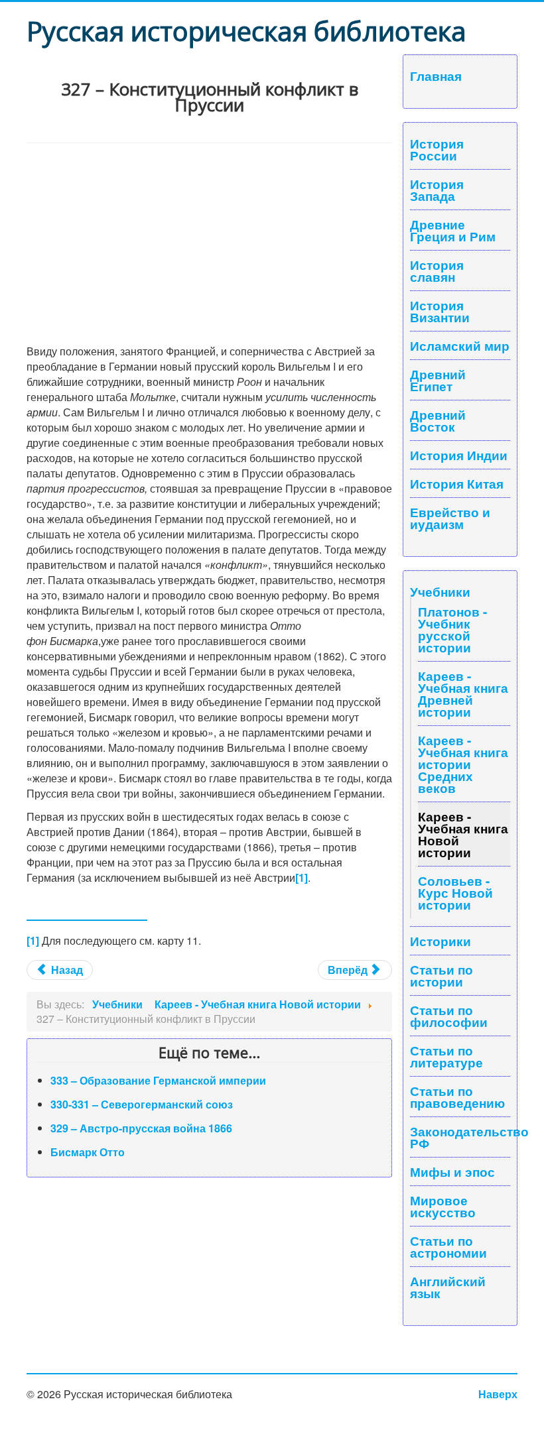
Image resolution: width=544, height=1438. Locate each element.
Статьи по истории (441, 975)
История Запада (437, 190)
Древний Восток (438, 420)
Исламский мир (460, 345)
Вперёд (349, 969)
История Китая (457, 483)
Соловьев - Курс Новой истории (455, 892)
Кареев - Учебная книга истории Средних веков (463, 764)
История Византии (440, 311)
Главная (436, 76)
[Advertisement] (209, 242)
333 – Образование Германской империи (158, 1080)
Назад (65, 969)
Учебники (440, 591)
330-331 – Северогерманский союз (141, 1104)
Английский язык (448, 1287)
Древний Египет (438, 380)
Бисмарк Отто (87, 1152)
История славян (437, 270)
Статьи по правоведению (457, 1096)
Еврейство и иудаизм (450, 518)
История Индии (459, 455)
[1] (301, 877)
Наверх (497, 1394)
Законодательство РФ (460, 1137)
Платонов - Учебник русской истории (452, 629)
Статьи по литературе (446, 1056)
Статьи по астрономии (448, 1246)
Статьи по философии (449, 1016)
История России (437, 149)
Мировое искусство (443, 1206)
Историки (440, 941)
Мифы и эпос (452, 1171)
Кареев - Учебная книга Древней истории (463, 693)
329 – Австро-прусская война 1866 (141, 1128)
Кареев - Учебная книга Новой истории (463, 834)
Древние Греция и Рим (453, 230)
